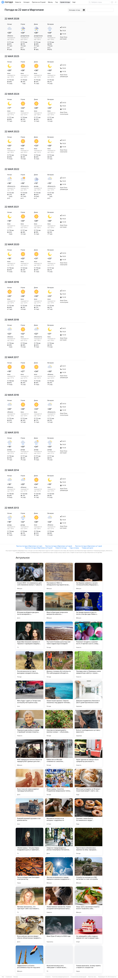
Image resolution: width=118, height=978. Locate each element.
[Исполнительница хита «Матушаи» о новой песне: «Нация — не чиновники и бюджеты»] (59, 959)
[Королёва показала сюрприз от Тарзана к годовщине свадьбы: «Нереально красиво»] (29, 635)
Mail (3, 976)
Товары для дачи (87, 548)
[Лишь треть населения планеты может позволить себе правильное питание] (88, 900)
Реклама (15, 976)
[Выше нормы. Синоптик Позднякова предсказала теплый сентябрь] (59, 782)
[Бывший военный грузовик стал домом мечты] (29, 812)
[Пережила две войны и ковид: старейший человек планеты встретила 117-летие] (29, 724)
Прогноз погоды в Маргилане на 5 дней (58, 546)
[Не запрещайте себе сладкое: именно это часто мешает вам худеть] (88, 930)
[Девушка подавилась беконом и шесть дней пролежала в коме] (88, 694)
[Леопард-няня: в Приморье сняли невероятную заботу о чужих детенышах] (88, 665)
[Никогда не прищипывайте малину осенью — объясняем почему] (59, 724)
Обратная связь (92, 976)
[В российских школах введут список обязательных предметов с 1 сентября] (29, 930)
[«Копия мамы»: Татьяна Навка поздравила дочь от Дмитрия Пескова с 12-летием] (29, 841)
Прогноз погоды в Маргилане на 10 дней (38, 548)
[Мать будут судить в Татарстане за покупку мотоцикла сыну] (29, 694)
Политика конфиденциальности (60, 976)
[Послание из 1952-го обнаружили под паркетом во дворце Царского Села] (59, 576)
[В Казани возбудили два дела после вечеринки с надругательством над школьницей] (29, 606)
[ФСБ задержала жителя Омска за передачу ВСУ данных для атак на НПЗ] (29, 753)
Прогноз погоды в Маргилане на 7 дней (88, 546)
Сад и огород (74, 548)
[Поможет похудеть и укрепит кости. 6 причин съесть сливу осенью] (88, 635)
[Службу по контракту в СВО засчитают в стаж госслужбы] (88, 871)
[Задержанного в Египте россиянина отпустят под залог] (29, 959)
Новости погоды (61, 548)
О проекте (48, 976)
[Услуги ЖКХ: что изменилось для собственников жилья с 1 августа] (29, 576)
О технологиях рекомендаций (78, 976)
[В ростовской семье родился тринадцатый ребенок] (29, 782)
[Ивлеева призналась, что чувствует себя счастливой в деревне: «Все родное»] (29, 900)
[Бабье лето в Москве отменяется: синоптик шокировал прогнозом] (59, 753)
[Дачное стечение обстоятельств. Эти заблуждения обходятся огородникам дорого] (59, 665)
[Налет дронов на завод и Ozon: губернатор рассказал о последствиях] (88, 753)
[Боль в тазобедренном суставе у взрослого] (88, 724)
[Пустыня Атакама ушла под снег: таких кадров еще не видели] (59, 635)
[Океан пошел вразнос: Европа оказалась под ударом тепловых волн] (59, 694)
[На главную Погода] (8, 2)
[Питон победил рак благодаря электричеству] (29, 871)
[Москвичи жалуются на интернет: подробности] (59, 812)
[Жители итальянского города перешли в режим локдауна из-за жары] (59, 871)
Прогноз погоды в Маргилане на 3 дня (29, 546)
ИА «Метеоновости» (111, 976)
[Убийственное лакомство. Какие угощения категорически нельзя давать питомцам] (59, 900)
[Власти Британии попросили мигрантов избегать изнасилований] (59, 606)
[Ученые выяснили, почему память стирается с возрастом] (88, 959)
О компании (9, 976)
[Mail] (2, 2)
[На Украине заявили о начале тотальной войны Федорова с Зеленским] (88, 576)
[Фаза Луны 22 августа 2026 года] (59, 930)
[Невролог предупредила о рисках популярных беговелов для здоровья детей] (59, 841)
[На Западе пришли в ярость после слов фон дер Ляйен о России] (88, 606)
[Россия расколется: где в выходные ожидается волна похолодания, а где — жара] (29, 665)
